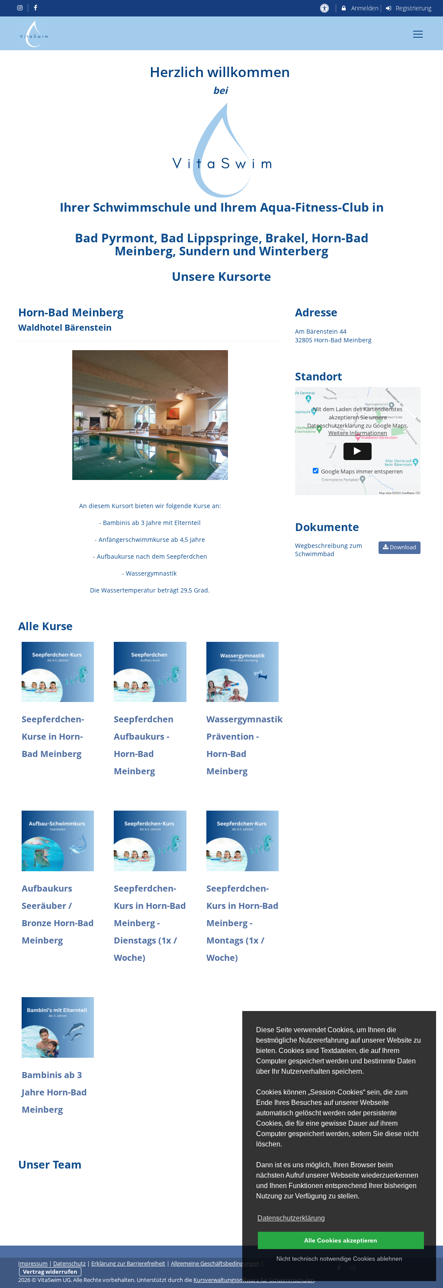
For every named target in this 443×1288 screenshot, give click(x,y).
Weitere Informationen (357, 433)
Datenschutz (69, 1263)
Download (402, 547)
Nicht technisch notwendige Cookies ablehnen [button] (339, 1258)
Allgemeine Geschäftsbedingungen (215, 1263)
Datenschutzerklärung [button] (291, 1218)
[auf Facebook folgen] (37, 7)
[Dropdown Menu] (418, 34)
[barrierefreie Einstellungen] (325, 8)
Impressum (33, 1263)
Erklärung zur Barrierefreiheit (128, 1263)
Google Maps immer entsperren (362, 471)
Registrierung (412, 8)
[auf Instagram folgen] (21, 7)
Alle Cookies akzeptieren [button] (340, 1240)
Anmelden (364, 8)
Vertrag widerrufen (50, 1271)
